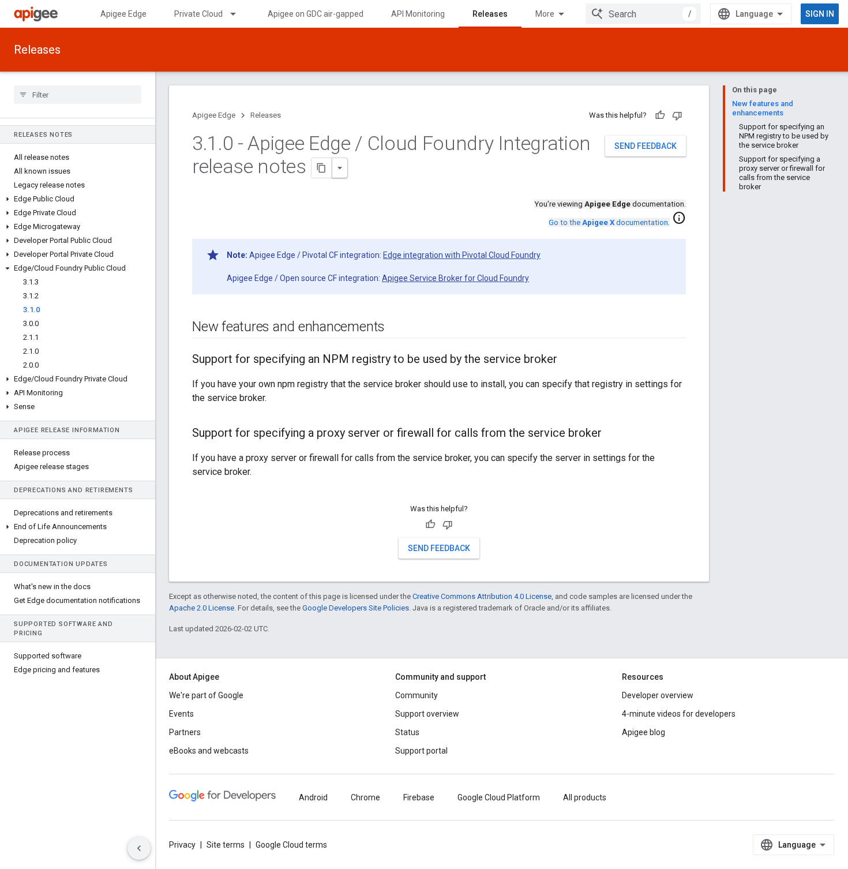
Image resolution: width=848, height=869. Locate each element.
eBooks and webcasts (209, 750)
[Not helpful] (677, 115)
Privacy (182, 844)
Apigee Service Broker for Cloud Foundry (455, 278)
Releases (490, 13)
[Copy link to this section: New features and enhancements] (396, 328)
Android (313, 797)
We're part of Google (206, 695)
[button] (77, 199)
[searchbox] (77, 94)
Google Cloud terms (291, 844)
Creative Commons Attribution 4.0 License (481, 596)
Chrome (365, 797)
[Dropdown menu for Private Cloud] (238, 14)
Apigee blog (643, 732)
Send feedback (645, 146)
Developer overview (657, 695)
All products (584, 797)
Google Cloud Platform (498, 797)
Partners (185, 732)
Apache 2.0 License (201, 608)
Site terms (226, 844)
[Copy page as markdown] (322, 168)
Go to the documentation (608, 222)
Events (181, 713)
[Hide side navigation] (139, 848)
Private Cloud (198, 13)
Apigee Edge (123, 13)
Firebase (418, 797)
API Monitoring (418, 13)
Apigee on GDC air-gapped (315, 13)
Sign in (819, 13)
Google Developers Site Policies (355, 608)
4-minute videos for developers (679, 713)
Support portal (421, 750)
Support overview (427, 713)
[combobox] (643, 13)
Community (416, 695)
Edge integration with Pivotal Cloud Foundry (462, 255)
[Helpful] (660, 115)
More (544, 13)
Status (407, 732)
